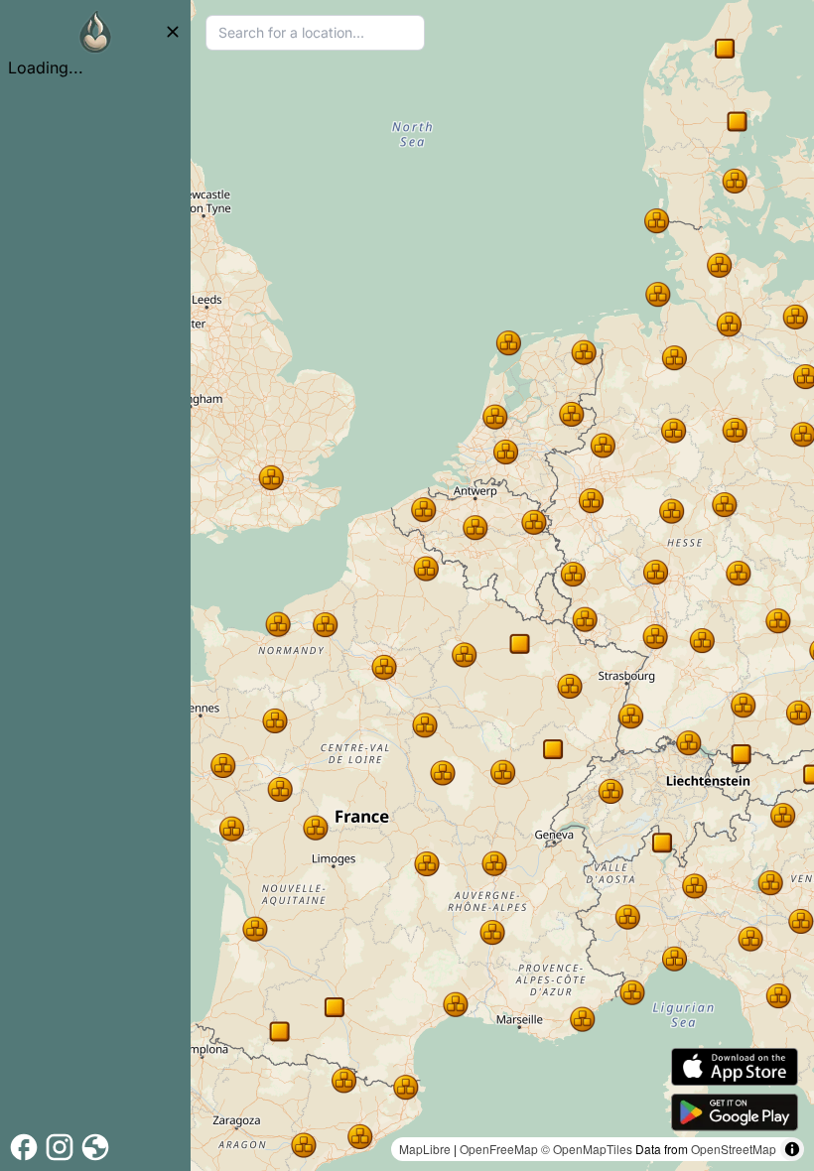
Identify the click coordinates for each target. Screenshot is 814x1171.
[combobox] (315, 33)
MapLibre (425, 1148)
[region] (502, 585)
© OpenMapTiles (586, 1148)
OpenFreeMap (499, 1148)
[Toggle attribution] (792, 1149)
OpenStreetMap (733, 1148)
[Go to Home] (95, 32)
